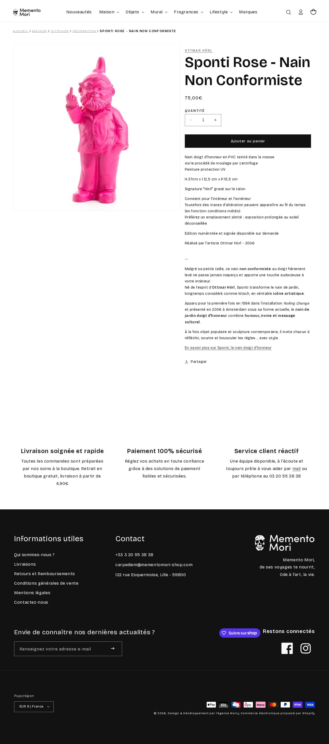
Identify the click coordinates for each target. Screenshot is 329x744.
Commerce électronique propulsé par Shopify (278, 713)
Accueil (20, 31)
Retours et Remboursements (44, 573)
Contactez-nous (31, 602)
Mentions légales (32, 592)
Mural (157, 12)
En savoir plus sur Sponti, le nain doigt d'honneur (228, 348)
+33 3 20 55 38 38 (134, 554)
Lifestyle (219, 12)
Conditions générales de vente (46, 583)
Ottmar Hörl (199, 50)
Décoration (84, 31)
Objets (132, 12)
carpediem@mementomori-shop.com (154, 564)
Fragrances (186, 12)
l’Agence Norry (228, 713)
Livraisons (25, 564)
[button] (109, 11)
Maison (107, 12)
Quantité (195, 111)
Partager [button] (199, 362)
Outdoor (60, 31)
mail (297, 468)
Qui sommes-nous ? (34, 554)
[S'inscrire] (112, 648)
